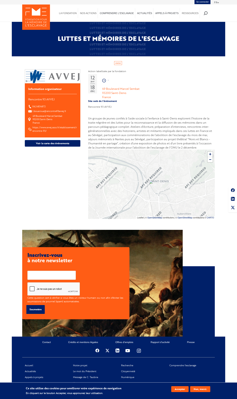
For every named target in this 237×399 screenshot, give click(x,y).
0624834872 (39, 106)
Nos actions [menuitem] (88, 13)
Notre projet (80, 365)
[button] (151, 182)
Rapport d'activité (160, 342)
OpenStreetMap (154, 217)
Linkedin (232, 199)
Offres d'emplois (124, 342)
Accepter (180, 389)
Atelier (118, 63)
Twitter (232, 208)
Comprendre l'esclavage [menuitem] (117, 13)
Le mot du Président (84, 371)
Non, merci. (200, 389)
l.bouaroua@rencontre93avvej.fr (49, 111)
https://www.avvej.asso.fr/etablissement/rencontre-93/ (54, 129)
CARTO (210, 217)
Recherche (127, 365)
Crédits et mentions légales (83, 342)
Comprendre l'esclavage (182, 365)
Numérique (127, 377)
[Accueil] (36, 17)
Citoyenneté (128, 371)
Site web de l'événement (102, 101)
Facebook (232, 191)
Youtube (128, 351)
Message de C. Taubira (85, 377)
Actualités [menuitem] (144, 13)
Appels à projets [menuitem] (167, 13)
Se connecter (202, 2)
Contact (46, 342)
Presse (191, 342)
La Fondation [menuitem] (68, 13)
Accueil (29, 365)
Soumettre (35, 309)
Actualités (30, 371)
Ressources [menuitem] (190, 13)
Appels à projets (34, 377)
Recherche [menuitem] (205, 13)
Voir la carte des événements (52, 143)
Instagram (139, 351)
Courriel (32, 268)
